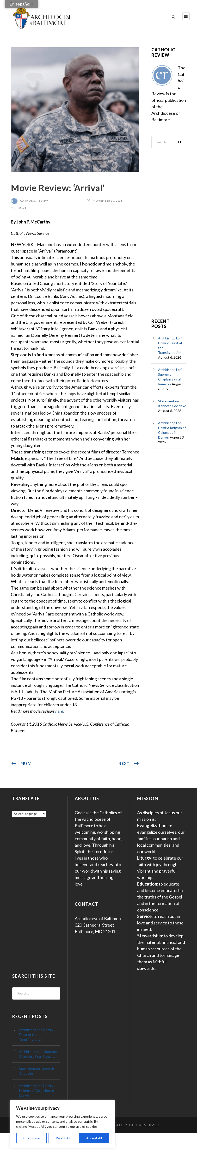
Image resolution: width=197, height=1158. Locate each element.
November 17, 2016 (108, 200)
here (59, 711)
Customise (31, 1138)
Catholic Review (34, 200)
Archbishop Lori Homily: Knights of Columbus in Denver (36, 1090)
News (22, 208)
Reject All (63, 1138)
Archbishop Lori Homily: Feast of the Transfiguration (36, 1034)
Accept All (94, 1138)
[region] (62, 1124)
